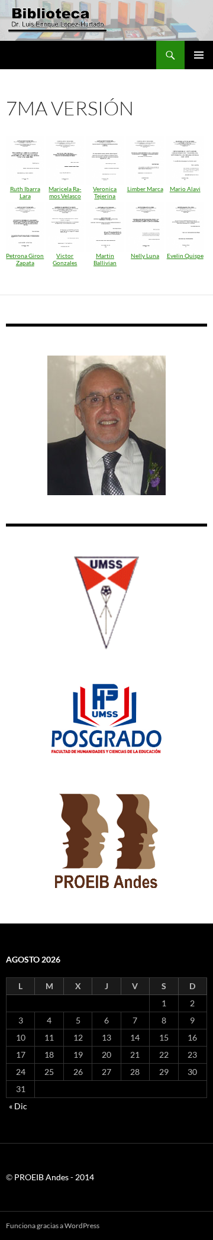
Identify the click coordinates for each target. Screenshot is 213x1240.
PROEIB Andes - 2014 (54, 1177)
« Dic (18, 1106)
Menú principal (199, 55)
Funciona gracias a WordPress (52, 1225)
